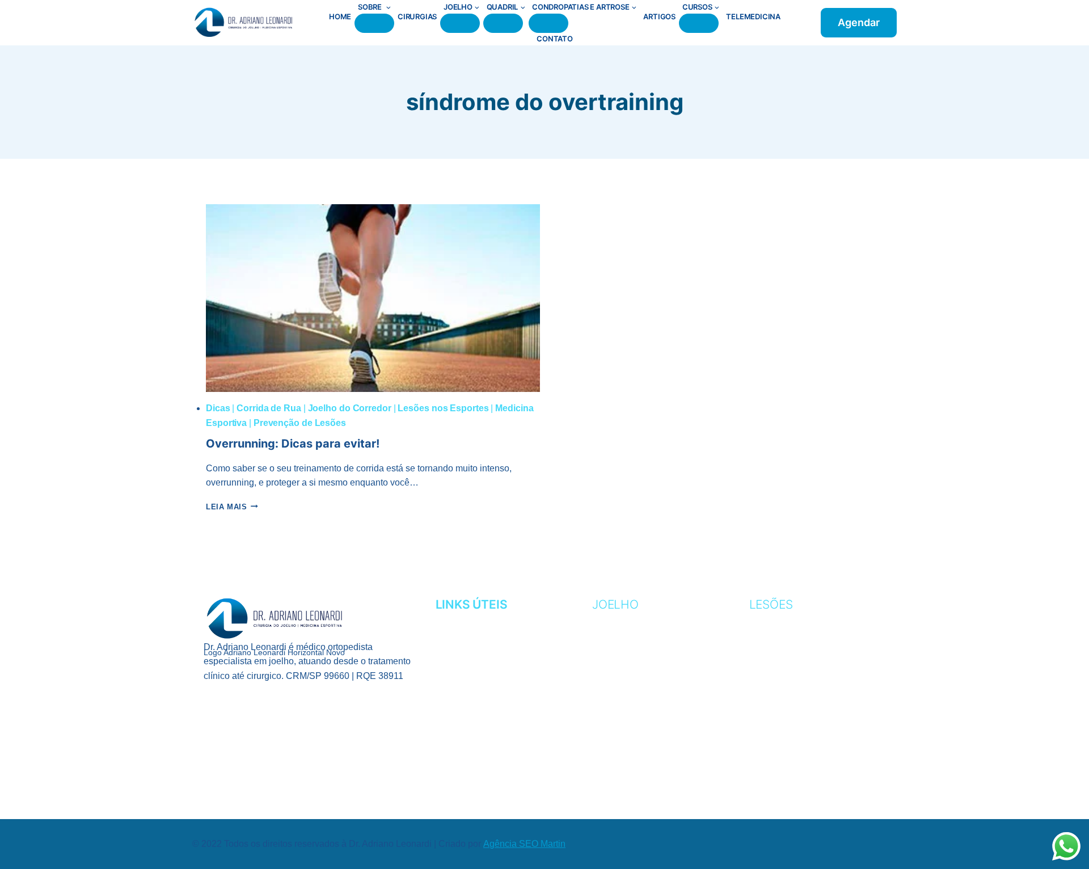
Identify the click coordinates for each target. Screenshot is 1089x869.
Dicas (218, 408)
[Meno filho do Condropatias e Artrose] (548, 23)
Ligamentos (622, 689)
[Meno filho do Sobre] (374, 23)
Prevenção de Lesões (300, 423)
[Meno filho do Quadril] (503, 23)
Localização (468, 672)
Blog (448, 707)
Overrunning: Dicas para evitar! (292, 443)
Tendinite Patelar (638, 724)
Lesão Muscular (791, 689)
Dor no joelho (629, 741)
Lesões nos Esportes (443, 408)
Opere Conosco (476, 689)
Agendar (859, 22)
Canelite (772, 620)
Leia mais (232, 507)
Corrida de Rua (269, 408)
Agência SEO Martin (524, 844)
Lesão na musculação (805, 707)
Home (340, 16)
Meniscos (616, 707)
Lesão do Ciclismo (795, 672)
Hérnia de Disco (789, 741)
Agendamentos (475, 620)
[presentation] (373, 298)
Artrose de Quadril (800, 759)
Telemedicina (753, 16)
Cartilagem (622, 638)
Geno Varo (619, 672)
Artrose (614, 620)
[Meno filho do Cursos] (699, 23)
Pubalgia (772, 724)
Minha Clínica (469, 655)
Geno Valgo (622, 655)
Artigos (659, 16)
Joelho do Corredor (349, 408)
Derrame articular (642, 759)
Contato (555, 38)
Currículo (463, 638)
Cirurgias (417, 16)
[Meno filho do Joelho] (460, 23)
